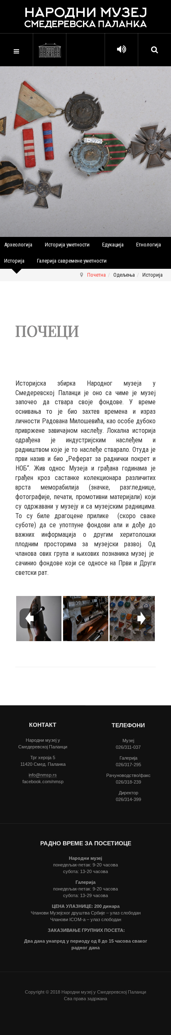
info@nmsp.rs (43, 774)
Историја (14, 261)
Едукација (113, 244)
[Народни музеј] (50, 50)
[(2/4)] (85, 618)
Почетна (96, 275)
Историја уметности (67, 244)
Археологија (18, 244)
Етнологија (148, 244)
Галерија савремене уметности (72, 261)
